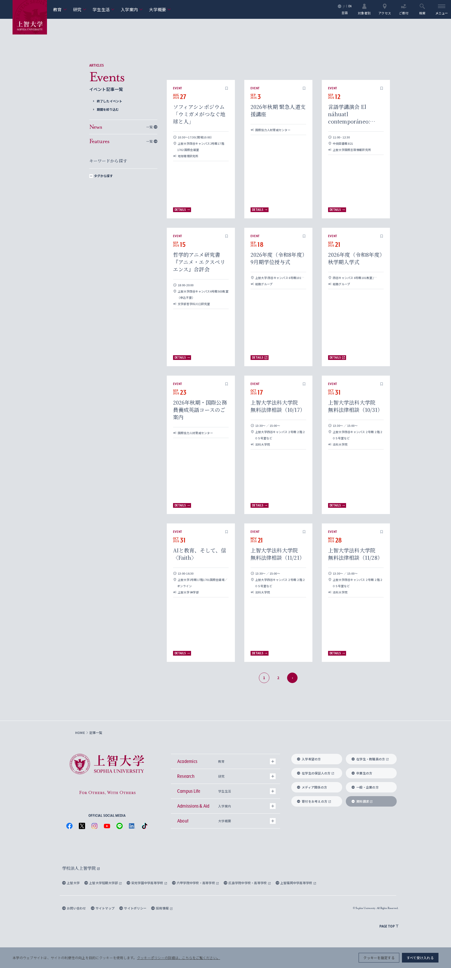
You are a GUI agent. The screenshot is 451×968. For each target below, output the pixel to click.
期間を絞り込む (108, 109)
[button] (226, 88)
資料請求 (362, 801)
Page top (387, 926)
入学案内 (132, 9)
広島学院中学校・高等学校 (248, 882)
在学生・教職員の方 (370, 759)
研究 (80, 9)
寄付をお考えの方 (314, 801)
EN (350, 6)
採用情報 (162, 908)
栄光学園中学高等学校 (147, 882)
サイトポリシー (135, 908)
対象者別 (364, 13)
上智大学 (73, 882)
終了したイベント (109, 101)
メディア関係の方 (314, 787)
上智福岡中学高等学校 (296, 882)
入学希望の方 (311, 759)
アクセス (384, 13)
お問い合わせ (76, 908)
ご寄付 (403, 13)
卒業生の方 (364, 773)
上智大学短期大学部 (104, 882)
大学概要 (160, 9)
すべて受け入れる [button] (420, 957)
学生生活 (104, 9)
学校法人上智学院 (79, 868)
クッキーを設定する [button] (378, 957)
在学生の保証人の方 (316, 773)
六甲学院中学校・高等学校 (196, 882)
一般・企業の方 (367, 787)
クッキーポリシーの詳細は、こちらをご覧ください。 (178, 957)
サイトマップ (105, 908)
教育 (60, 9)
